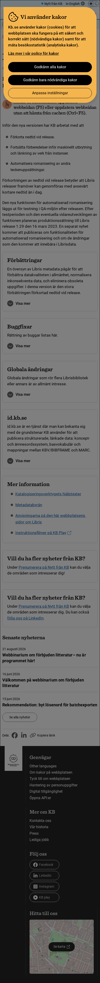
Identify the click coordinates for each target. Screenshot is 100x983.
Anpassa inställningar (50, 93)
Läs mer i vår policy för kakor (33, 53)
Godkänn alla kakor (50, 67)
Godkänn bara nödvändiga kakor (50, 80)
